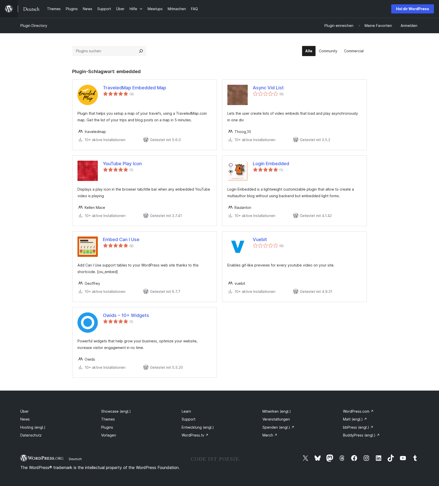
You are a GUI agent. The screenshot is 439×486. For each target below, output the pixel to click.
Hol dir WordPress (412, 9)
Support (188, 419)
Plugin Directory (33, 25)
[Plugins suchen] (141, 51)
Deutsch (75, 459)
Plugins (107, 427)
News (25, 419)
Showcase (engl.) (116, 411)
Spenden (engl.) (278, 427)
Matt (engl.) (355, 419)
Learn (186, 411)
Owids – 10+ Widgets (126, 315)
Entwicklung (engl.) (198, 427)
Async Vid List (268, 87)
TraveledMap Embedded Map (134, 87)
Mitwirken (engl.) (276, 411)
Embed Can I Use (121, 239)
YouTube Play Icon (122, 163)
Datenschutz (31, 435)
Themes (108, 419)
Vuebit (260, 239)
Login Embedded (271, 163)
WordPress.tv (195, 435)
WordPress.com (358, 411)
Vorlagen (108, 435)
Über (24, 411)
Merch (269, 435)
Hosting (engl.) (32, 427)
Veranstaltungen (276, 419)
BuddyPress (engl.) (361, 435)
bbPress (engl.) (358, 427)
